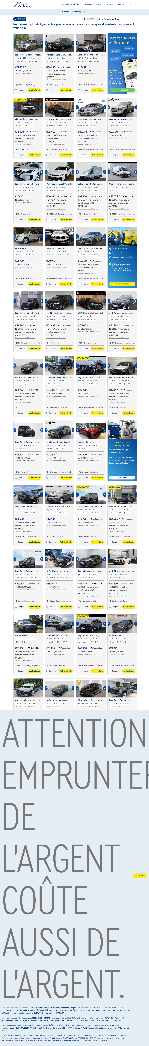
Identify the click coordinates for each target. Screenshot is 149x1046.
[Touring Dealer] (22, 4)
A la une (108, 4)
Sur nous (120, 4)
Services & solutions (92, 4)
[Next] (41, 43)
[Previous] (15, 43)
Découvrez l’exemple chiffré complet (25, 73)
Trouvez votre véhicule (70, 4)
